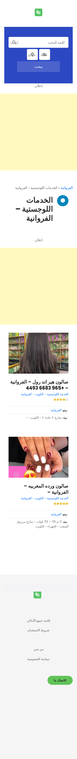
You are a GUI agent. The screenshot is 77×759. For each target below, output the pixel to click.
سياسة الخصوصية (38, 659)
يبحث (38, 66)
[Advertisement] (38, 132)
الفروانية (67, 188)
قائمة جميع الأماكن (38, 621)
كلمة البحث (14, 42)
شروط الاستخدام (38, 630)
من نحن (39, 649)
